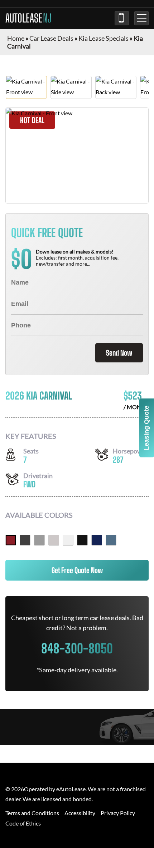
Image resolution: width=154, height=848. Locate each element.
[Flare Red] (11, 540)
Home (15, 38)
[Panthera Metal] (25, 540)
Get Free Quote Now (77, 570)
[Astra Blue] (111, 540)
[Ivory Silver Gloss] (54, 540)
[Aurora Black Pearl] (82, 540)
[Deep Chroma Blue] (97, 540)
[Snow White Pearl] (68, 540)
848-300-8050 (122, 18)
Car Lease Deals (51, 38)
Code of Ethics (23, 823)
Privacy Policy (118, 812)
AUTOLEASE (28, 18)
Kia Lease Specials (103, 38)
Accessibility (79, 812)
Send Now (119, 352)
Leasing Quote (146, 428)
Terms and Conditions (32, 812)
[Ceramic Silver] (39, 540)
